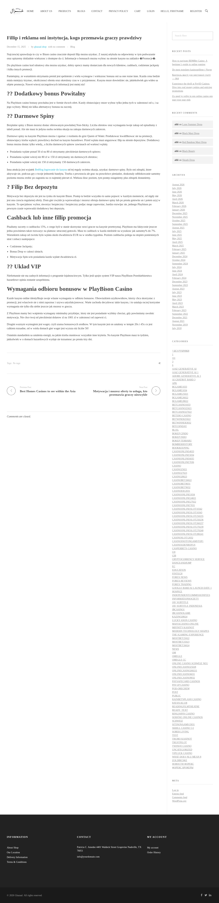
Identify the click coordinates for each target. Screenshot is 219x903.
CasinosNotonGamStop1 (187, 541)
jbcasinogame (181, 613)
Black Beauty (188, 151)
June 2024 (177, 271)
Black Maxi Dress (190, 133)
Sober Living (180, 731)
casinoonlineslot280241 (187, 534)
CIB (174, 555)
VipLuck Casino (182, 753)
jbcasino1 (178, 609)
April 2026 (177, 199)
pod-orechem (180, 688)
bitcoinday (179, 426)
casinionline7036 (183, 462)
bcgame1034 (179, 390)
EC (173, 566)
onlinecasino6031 (183, 674)
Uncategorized (182, 749)
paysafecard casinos (186, 681)
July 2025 (177, 231)
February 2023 (179, 310)
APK (174, 383)
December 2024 (179, 256)
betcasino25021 (182, 408)
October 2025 (178, 220)
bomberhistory (182, 444)
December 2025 (179, 213)
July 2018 (177, 328)
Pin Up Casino (180, 685)
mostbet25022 (180, 638)
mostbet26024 (180, 645)
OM (174, 652)
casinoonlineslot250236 (187, 519)
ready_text (180, 710)
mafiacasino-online (185, 624)
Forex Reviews (181, 581)
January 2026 (178, 210)
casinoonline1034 (183, 494)
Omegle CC (179, 660)
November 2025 (180, 217)
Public (176, 695)
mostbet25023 (180, 642)
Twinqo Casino (181, 746)
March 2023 (178, 307)
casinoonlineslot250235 (187, 516)
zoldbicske (179, 760)
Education (179, 570)
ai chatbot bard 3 (183, 379)
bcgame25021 (180, 394)
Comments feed (179, 797)
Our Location (13, 852)
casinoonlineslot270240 (187, 530)
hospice (177, 591)
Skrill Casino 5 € (183, 728)
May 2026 (177, 195)
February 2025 (179, 249)
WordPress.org (179, 801)
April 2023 (177, 303)
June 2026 (177, 192)
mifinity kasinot (183, 627)
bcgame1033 (179, 387)
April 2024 (177, 274)
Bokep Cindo (180, 433)
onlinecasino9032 (183, 678)
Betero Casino (181, 415)
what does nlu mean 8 (186, 757)
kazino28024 (179, 616)
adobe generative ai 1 (186, 376)
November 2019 (180, 324)
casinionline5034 (183, 455)
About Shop (12, 847)
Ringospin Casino (183, 713)
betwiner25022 (181, 419)
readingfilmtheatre (185, 706)
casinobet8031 (181, 484)
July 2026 (177, 188)
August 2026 (178, 184)
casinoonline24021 (184, 498)
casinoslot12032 (182, 537)
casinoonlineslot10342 (187, 509)
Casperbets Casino (184, 548)
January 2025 (178, 253)
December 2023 (179, 281)
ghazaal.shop (40, 46)
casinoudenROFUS (183, 545)
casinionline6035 (183, 458)
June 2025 (177, 235)
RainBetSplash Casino (186, 699)
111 (173, 358)
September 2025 (180, 224)
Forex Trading (181, 584)
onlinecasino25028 (184, 667)
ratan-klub (179, 703)
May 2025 (177, 238)
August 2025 (178, 227)
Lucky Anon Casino (184, 620)
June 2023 (177, 296)
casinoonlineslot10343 (187, 512)
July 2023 (177, 292)
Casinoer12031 (181, 491)
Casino (176, 466)
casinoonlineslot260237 (187, 523)
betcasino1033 (181, 405)
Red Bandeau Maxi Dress (194, 142)
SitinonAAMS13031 (183, 724)
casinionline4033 (183, 451)
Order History (154, 852)
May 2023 (177, 299)
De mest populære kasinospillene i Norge (192, 69)
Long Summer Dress (192, 124)
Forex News (180, 577)
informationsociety (185, 598)
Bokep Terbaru (182, 440)
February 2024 (179, 278)
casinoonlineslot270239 (187, 527)
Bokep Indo (179, 437)
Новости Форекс (183, 764)
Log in (175, 790)
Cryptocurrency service (188, 559)
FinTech (177, 573)
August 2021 (178, 321)
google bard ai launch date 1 (192, 588)
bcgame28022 (180, 401)
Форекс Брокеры (182, 767)
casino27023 (179, 473)
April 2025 (177, 242)
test (175, 735)
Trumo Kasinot (182, 739)
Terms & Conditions (17, 862)
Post (175, 692)
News (175, 649)
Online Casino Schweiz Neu (190, 663)
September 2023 (180, 285)
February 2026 (179, 206)
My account (152, 847)
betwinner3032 (181, 422)
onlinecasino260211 (184, 670)
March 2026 (178, 202)
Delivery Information (17, 857)
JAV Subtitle (180, 602)
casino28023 (179, 476)
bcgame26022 (180, 397)
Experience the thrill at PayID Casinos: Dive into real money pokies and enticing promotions (192, 87)
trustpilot (179, 742)
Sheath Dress (188, 160)
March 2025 (178, 245)
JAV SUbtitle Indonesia (187, 606)
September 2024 (180, 263)
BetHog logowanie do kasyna (51, 169)
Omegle (177, 656)
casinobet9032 (181, 487)
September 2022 (180, 314)
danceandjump (181, 563)
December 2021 (179, 317)
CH (173, 552)
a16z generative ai (184, 369)
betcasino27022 (182, 412)
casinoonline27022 (184, 502)
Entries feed (178, 793)
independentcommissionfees (191, 595)
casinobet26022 (182, 480)
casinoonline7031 (183, 505)
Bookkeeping (180, 448)
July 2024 (177, 267)
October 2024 (178, 260)
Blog (72, 46)
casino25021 (179, 469)
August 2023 (178, 289)
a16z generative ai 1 (185, 372)
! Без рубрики (180, 351)
